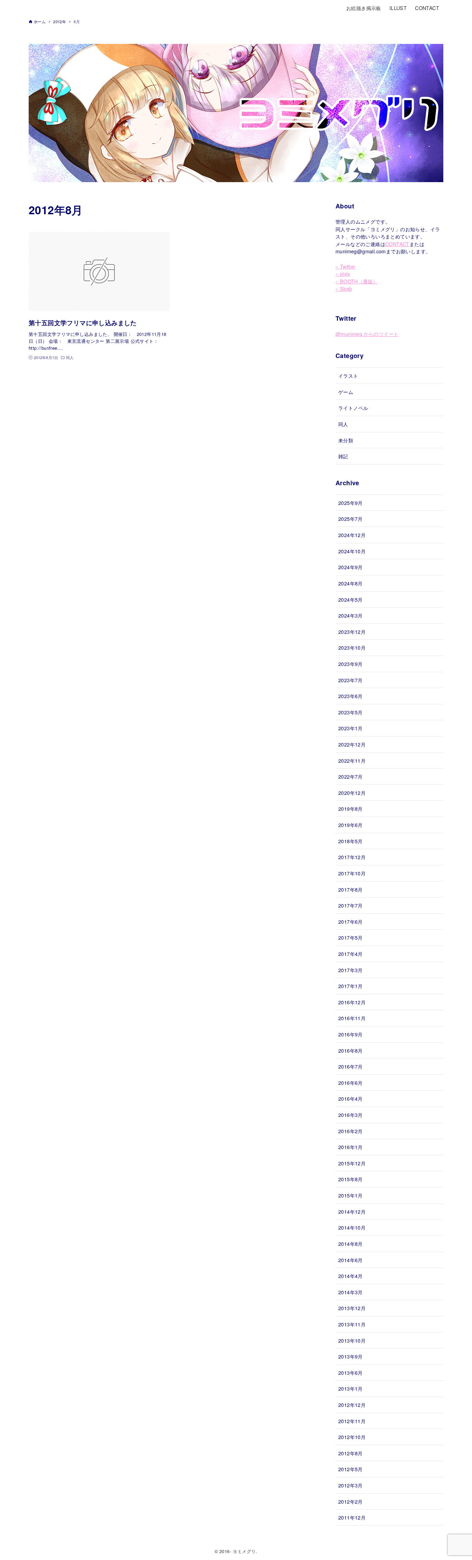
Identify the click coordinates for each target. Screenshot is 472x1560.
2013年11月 (352, 1324)
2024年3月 (350, 615)
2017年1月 (350, 985)
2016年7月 (350, 1066)
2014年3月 (350, 1292)
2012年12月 (352, 1404)
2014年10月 (352, 1227)
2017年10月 (352, 873)
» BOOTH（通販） (357, 281)
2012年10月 (352, 1436)
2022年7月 (350, 776)
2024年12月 (352, 534)
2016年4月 (350, 1098)
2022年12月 (352, 744)
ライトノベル (353, 407)
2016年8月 (350, 1050)
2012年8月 (350, 1453)
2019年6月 (350, 824)
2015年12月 (352, 1163)
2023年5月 (350, 712)
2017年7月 (350, 905)
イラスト (348, 375)
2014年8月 (350, 1243)
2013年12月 (352, 1308)
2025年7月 (350, 518)
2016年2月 (350, 1131)
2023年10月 (352, 647)
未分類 (345, 440)
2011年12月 (352, 1517)
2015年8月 (350, 1179)
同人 (343, 423)
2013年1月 (350, 1388)
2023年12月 (352, 631)
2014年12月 (352, 1211)
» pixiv (343, 273)
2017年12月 (352, 857)
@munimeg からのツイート (367, 333)
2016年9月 (350, 1034)
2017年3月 (350, 970)
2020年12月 (352, 792)
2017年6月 (350, 921)
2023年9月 (350, 663)
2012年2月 (350, 1501)
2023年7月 (350, 680)
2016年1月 (350, 1146)
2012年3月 (350, 1485)
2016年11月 (352, 1018)
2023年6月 (350, 695)
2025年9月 (350, 502)
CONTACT (397, 243)
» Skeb (344, 288)
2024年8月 (350, 583)
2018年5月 (350, 841)
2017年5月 (350, 937)
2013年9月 (350, 1356)
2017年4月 (350, 953)
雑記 (343, 456)
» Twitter (346, 266)
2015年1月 (350, 1195)
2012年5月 (350, 1469)
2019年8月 (350, 808)
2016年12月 (352, 1002)
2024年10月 (352, 551)
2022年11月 (352, 760)
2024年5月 (350, 599)
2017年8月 (350, 889)
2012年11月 (352, 1421)
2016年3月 (350, 1114)
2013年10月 (352, 1340)
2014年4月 (350, 1275)
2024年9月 (350, 567)
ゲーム (345, 391)
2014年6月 (350, 1259)
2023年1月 (350, 728)
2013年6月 (350, 1372)
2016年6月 (350, 1082)
